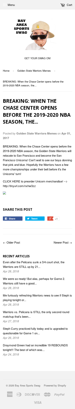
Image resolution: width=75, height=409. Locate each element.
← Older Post (11, 242)
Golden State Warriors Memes (34, 70)
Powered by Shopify (55, 385)
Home (6, 70)
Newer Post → (63, 242)
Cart (69, 5)
